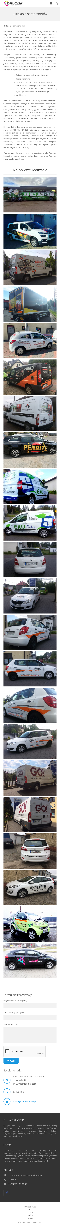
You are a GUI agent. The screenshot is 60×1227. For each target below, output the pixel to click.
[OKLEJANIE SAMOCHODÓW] (30, 231)
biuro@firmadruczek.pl (24, 1101)
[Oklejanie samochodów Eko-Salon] (30, 486)
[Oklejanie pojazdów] (30, 194)
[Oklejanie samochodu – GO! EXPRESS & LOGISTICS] (30, 778)
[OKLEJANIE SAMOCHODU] (30, 340)
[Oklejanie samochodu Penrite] (30, 450)
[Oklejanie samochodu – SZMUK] (30, 559)
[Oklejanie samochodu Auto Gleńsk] (30, 924)
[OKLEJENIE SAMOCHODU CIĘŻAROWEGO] (30, 304)
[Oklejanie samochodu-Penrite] (30, 851)
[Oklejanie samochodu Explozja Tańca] (30, 960)
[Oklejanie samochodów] (30, 377)
